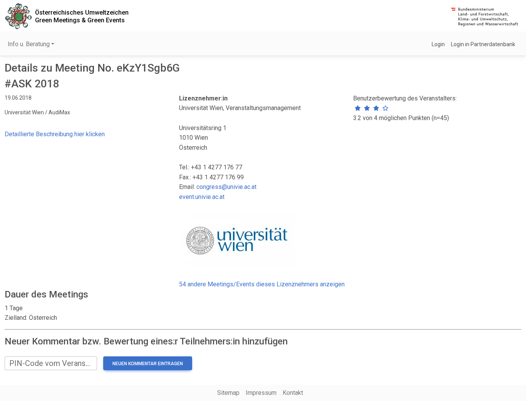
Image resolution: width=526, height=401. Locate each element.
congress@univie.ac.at (226, 186)
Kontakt (293, 392)
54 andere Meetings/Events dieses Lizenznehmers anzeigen (262, 284)
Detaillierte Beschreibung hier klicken (55, 134)
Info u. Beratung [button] (29, 44)
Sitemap (228, 392)
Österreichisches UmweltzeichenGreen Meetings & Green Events (82, 16)
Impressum (261, 392)
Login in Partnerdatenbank (483, 44)
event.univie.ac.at (201, 196)
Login (438, 44)
